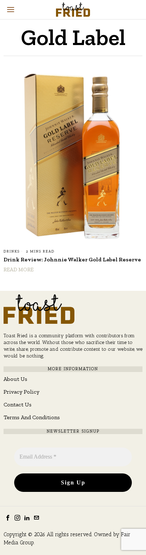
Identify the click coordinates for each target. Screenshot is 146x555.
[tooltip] (8, 518)
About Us (15, 379)
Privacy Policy (21, 391)
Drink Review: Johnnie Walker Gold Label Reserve (72, 259)
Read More (19, 269)
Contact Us (18, 404)
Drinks (12, 251)
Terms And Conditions (32, 417)
